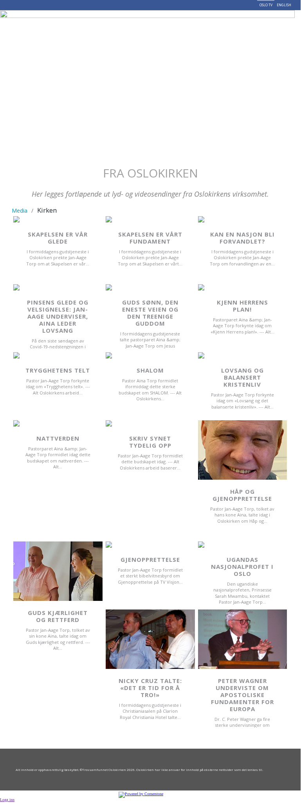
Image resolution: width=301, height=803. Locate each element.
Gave (252, 22)
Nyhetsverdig (158, 22)
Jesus (53, 22)
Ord (231, 22)
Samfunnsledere (115, 22)
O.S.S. (75, 22)
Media (19, 210)
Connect (40, 46)
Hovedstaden (203, 22)
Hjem (34, 22)
